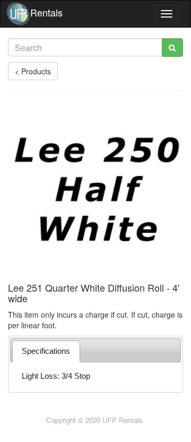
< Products (33, 71)
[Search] (172, 47)
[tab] (46, 351)
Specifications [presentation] (46, 350)
